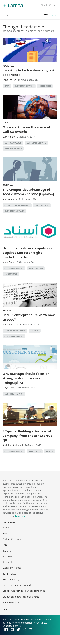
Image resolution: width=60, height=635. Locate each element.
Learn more (21, 515)
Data (6, 86)
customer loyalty (14, 211)
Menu (46, 14)
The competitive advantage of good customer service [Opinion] (28, 191)
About (44, 5)
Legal (5, 544)
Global (7, 310)
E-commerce (10, 274)
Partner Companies (13, 538)
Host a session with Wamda (17, 585)
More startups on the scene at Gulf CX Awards (26, 129)
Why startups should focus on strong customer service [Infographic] (26, 378)
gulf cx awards (12, 143)
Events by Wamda (12, 567)
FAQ (5, 533)
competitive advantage (17, 205)
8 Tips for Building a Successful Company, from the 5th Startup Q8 (27, 435)
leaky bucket (42, 205)
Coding (35, 330)
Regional (8, 65)
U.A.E (5, 122)
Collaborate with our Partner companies (24, 590)
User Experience (13, 148)
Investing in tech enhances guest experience (29, 72)
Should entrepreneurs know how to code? (29, 317)
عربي (54, 14)
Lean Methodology (14, 330)
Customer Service (24, 86)
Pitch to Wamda (11, 602)
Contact (53, 5)
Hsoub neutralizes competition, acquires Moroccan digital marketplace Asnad (28, 252)
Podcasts (7, 556)
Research (7, 562)
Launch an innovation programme (21, 596)
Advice (49, 451)
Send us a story (11, 579)
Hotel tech (45, 86)
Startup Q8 (35, 451)
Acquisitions (36, 268)
